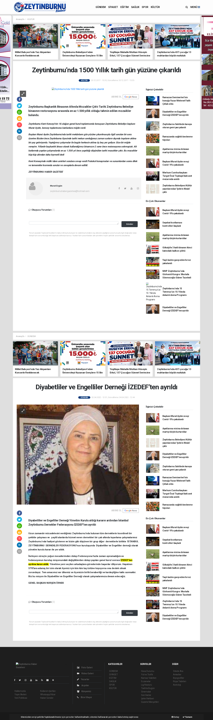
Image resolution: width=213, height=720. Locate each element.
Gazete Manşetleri (150, 702)
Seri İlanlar (146, 695)
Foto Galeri (87, 667)
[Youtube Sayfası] (32, 680)
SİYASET (113, 7)
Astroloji (177, 685)
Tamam (188, 717)
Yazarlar (84, 679)
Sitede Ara (178, 671)
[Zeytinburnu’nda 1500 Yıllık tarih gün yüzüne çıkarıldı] (78, 89)
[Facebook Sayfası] (16, 680)
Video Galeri (87, 673)
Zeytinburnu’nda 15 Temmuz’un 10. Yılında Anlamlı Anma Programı (174, 291)
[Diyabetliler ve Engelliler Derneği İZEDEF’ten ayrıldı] (78, 454)
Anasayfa (20, 19)
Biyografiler (178, 678)
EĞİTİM (124, 7)
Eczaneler (146, 681)
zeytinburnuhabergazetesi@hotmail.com (70, 191)
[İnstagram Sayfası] (27, 680)
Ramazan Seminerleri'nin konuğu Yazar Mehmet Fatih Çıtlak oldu (176, 100)
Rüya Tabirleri (179, 681)
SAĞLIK (135, 7)
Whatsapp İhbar (47, 694)
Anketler (177, 674)
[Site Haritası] (48, 680)
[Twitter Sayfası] (21, 680)
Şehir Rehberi (147, 698)
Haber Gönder (46, 698)
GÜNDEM (101, 7)
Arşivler (85, 685)
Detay (176, 717)
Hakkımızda (20, 691)
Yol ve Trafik (147, 674)
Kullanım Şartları (48, 691)
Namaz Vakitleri (148, 678)
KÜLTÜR (155, 7)
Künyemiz (86, 691)
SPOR (145, 7)
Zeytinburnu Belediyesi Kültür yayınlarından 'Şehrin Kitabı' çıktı (177, 188)
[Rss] (43, 680)
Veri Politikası (21, 698)
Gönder (129, 224)
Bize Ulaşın (86, 697)
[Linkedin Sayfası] (38, 680)
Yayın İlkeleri (20, 694)
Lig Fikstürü (146, 685)
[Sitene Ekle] (54, 680)
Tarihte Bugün (148, 688)
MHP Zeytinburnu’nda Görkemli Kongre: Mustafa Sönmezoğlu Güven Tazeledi (176, 274)
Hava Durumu (147, 671)
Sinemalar (146, 691)
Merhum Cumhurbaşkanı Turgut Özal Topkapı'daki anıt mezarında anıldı (177, 175)
